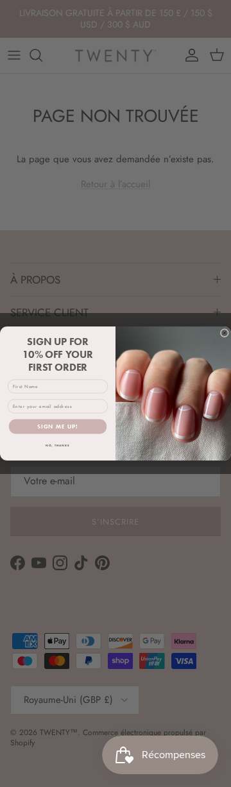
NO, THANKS (58, 446)
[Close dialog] (224, 333)
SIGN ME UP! (57, 426)
